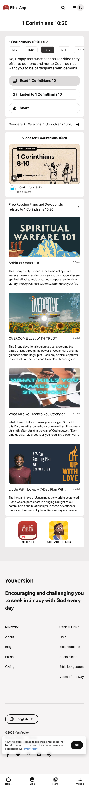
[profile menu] (77, 7)
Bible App (27, 541)
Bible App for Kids (59, 541)
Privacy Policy (30, 748)
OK (77, 745)
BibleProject (24, 191)
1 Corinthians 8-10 (33, 187)
